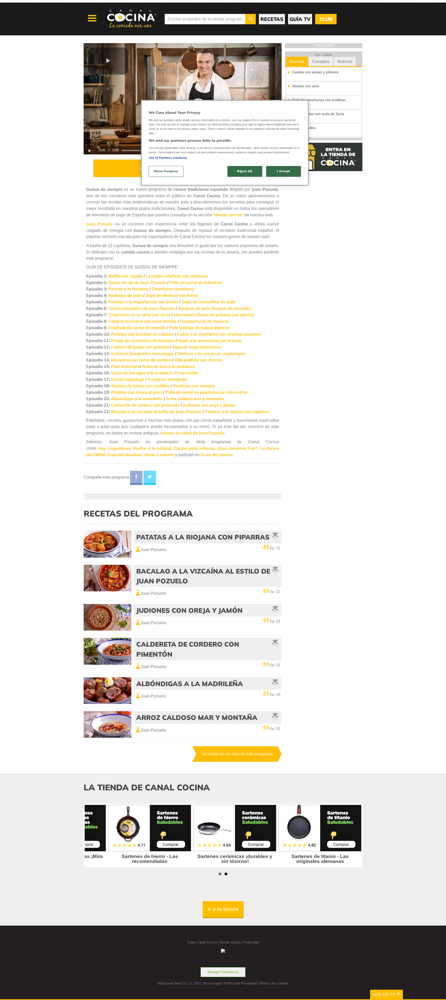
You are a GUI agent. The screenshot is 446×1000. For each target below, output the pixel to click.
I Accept (283, 171)
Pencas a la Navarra (128, 288)
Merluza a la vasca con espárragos (211, 353)
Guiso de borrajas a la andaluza (142, 372)
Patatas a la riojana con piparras (237, 411)
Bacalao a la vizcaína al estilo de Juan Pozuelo (156, 411)
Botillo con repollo (125, 276)
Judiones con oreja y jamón (209, 405)
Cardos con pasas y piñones (315, 72)
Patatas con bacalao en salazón (142, 334)
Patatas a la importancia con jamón (143, 301)
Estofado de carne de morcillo (137, 327)
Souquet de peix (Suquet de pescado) (215, 308)
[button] (108, 61)
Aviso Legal (212, 983)
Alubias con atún (305, 86)
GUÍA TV (300, 19)
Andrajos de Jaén (125, 295)
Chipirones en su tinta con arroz (139, 314)
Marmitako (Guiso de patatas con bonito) (214, 314)
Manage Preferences (223, 972)
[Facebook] (136, 478)
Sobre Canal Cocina (202, 942)
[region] (225, 142)
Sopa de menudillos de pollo (208, 301)
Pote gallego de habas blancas (199, 327)
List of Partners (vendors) (168, 158)
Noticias (344, 61)
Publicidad (251, 942)
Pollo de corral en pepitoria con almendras (206, 392)
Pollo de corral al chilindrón (196, 282)
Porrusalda (187, 372)
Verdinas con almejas (194, 385)
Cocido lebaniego (127, 379)
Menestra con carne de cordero (141, 359)
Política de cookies (274, 983)
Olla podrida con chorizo (198, 359)
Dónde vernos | (231, 942)
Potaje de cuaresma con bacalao (143, 340)
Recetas (297, 61)
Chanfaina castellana (173, 288)
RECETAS (271, 19)
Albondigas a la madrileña (137, 398)
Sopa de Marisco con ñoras (172, 295)
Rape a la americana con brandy (210, 340)
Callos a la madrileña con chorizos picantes (219, 334)
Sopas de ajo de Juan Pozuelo (137, 282)
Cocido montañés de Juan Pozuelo (141, 308)
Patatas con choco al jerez (136, 392)
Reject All (244, 171)
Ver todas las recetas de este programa (237, 754)
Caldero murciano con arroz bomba (142, 321)
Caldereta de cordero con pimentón (145, 405)
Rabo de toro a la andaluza (168, 366)
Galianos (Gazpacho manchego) (142, 353)
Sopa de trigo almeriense (196, 347)
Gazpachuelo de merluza (204, 321)
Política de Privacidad (240, 983)
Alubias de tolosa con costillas (140, 385)
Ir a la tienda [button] (223, 909)
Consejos (321, 61)
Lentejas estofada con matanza (177, 276)
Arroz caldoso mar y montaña (195, 398)
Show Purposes (166, 171)
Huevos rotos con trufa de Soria (318, 114)
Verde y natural (159, 454)
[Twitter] (150, 478)
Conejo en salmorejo (167, 379)
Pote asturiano (125, 366)
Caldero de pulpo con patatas (140, 347)
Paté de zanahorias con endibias (319, 100)
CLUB (326, 19)
